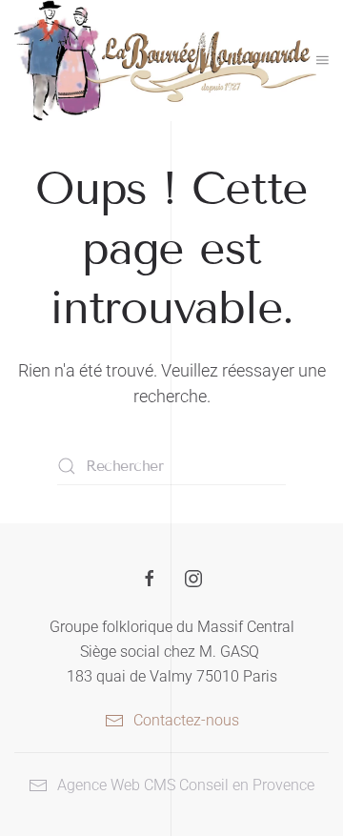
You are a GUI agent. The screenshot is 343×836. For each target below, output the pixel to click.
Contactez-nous (186, 720)
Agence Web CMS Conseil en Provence (185, 785)
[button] (322, 60)
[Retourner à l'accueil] (165, 60)
